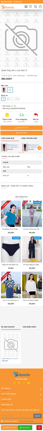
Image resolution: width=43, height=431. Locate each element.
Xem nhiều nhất (29, 327)
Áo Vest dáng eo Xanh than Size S (32, 265)
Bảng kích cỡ (23, 128)
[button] (3, 148)
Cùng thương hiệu (29, 138)
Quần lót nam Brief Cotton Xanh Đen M (11, 265)
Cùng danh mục (7, 138)
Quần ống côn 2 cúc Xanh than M (34, 146)
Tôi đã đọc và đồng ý (18, 421)
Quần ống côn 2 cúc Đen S (10, 358)
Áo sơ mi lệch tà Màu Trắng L (32, 300)
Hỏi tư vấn (23, 133)
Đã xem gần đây (8, 327)
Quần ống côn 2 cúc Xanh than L (13, 146)
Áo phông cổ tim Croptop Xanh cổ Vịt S (11, 229)
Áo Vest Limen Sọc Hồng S (32, 229)
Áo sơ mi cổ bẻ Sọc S (11, 300)
